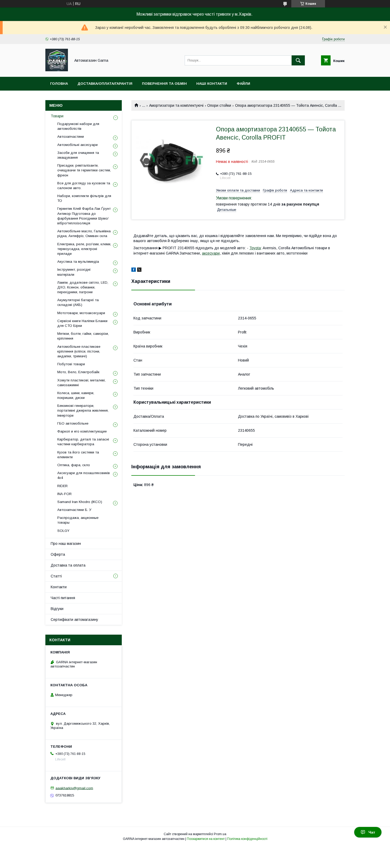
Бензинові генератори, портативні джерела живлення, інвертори (83, 410)
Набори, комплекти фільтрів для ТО (84, 198)
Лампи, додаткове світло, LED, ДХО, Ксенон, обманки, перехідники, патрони (82, 287)
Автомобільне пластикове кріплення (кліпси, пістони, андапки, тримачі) (78, 351)
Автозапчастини (70, 137)
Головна (59, 84)
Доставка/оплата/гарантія (104, 84)
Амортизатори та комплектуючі (176, 105)
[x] (139, 270)
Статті (56, 576)
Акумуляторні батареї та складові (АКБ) (78, 302)
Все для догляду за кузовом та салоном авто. (83, 185)
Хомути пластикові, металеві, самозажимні (81, 382)
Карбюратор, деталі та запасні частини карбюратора (83, 441)
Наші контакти (211, 84)
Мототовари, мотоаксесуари (81, 313)
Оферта (58, 554)
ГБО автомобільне (72, 423)
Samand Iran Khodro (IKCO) (79, 502)
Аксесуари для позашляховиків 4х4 (83, 475)
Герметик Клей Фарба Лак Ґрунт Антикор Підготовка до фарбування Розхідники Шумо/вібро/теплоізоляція (84, 216)
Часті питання (63, 598)
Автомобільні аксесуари (77, 145)
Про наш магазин (66, 543)
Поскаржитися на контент (206, 839)
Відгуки (57, 609)
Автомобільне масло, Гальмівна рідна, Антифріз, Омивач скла (84, 233)
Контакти (59, 587)
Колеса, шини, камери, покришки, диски (75, 395)
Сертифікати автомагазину (74, 619)
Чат (372, 832)
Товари (57, 116)
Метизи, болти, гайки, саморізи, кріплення (83, 336)
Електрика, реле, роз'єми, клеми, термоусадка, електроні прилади (84, 249)
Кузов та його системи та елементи (78, 454)
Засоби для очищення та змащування (78, 155)
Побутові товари (71, 364)
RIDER (62, 486)
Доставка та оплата (68, 565)
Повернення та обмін (164, 84)
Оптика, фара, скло (73, 465)
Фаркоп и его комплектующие (82, 431)
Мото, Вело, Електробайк (78, 372)
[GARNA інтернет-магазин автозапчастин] (56, 70)
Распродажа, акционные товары (77, 520)
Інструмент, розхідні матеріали (73, 272)
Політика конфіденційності (247, 839)
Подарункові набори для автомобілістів (78, 126)
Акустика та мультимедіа (78, 262)
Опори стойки (219, 105)
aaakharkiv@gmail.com (74, 788)
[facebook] (133, 270)
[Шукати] (298, 60)
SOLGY (63, 531)
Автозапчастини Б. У (74, 510)
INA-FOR (64, 494)
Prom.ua (220, 834)
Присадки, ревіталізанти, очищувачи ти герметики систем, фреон (84, 170)
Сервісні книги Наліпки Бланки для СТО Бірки (82, 323)
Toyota (255, 248)
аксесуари (211, 253)
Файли (243, 84)
